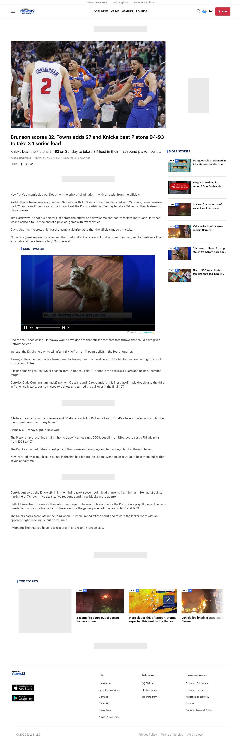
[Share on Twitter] (26, 164)
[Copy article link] (31, 164)
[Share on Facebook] (21, 164)
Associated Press (21, 158)
